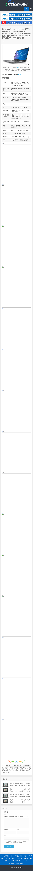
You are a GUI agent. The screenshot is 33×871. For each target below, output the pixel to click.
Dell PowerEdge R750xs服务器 (18, 860)
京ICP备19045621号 (16, 868)
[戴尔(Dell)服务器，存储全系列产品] (16, 16)
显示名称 (6, 829)
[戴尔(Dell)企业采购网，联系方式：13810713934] (16, 24)
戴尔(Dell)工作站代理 (17, 769)
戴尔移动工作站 (24, 770)
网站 (5, 835)
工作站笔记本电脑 (13, 767)
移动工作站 (6, 772)
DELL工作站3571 (17, 765)
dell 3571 (8, 765)
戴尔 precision (24, 767)
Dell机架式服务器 (6, 856)
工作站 (18, 67)
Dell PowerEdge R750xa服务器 (13, 858)
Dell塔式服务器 (17, 856)
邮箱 (18, 829)
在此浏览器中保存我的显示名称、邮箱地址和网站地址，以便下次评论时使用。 (17, 841)
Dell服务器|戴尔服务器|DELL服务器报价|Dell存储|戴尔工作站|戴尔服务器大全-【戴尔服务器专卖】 (17, 3)
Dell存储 (25, 856)
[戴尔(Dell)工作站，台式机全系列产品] (16, 20)
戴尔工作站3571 (14, 770)
